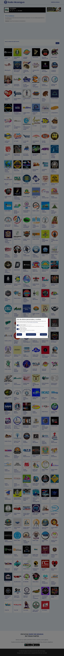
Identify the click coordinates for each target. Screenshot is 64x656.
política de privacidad (34, 322)
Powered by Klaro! (44, 336)
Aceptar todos (43, 334)
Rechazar (19, 334)
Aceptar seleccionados (31, 334)
